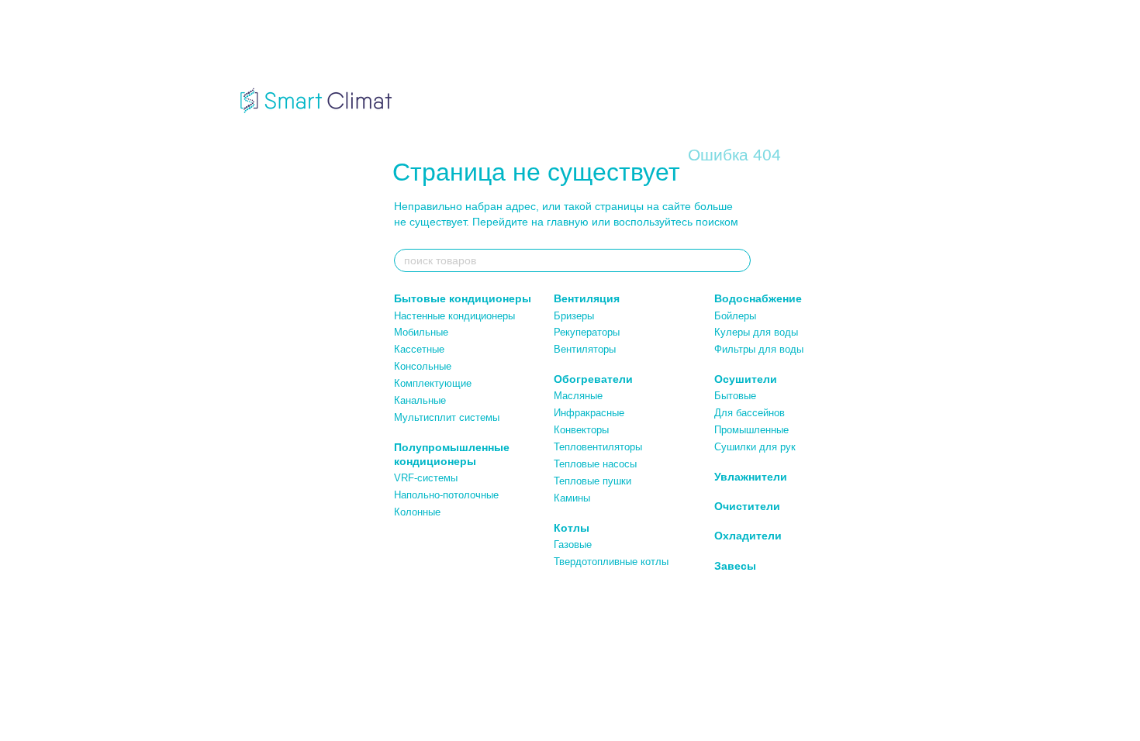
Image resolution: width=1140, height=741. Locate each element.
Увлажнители (750, 476)
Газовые (573, 544)
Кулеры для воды (756, 332)
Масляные (578, 396)
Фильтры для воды (758, 349)
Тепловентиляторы (598, 447)
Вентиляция (587, 298)
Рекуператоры (587, 332)
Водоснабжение (758, 298)
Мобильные (421, 332)
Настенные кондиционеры (454, 316)
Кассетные (419, 349)
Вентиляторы (585, 349)
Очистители (747, 506)
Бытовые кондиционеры (462, 298)
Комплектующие (433, 383)
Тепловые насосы (595, 464)
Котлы (571, 528)
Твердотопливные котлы (611, 561)
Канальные (420, 400)
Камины (572, 498)
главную (568, 221)
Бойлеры (735, 316)
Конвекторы (581, 430)
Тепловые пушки (592, 481)
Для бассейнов (749, 413)
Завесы (735, 566)
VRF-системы (426, 478)
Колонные (417, 512)
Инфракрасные (589, 413)
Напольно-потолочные (446, 495)
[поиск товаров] (738, 260)
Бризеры (574, 316)
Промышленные (751, 430)
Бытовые (735, 396)
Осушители (745, 379)
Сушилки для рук (755, 447)
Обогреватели (593, 379)
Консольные (422, 366)
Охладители (748, 535)
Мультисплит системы (446, 417)
